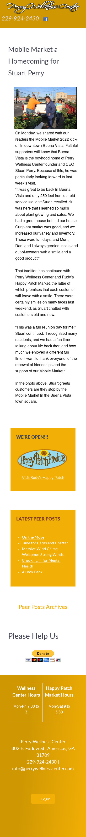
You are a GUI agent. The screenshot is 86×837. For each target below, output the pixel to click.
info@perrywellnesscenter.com (43, 769)
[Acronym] (43, 7)
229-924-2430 (20, 19)
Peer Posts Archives (43, 607)
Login (45, 799)
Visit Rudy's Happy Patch (43, 478)
